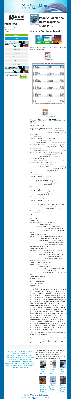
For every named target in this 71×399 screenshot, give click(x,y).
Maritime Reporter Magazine (53, 371)
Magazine (16, 38)
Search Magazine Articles (13, 75)
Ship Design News (26, 361)
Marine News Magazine (63, 371)
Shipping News (13, 359)
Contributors (16, 49)
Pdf (43, 47)
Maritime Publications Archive (16, 351)
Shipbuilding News (12, 357)
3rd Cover (52, 117)
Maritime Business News (14, 363)
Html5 (51, 47)
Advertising (17, 53)
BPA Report (16, 64)
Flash (46, 47)
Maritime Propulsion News (19, 365)
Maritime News (11, 355)
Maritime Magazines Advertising (22, 352)
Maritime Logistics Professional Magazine (42, 388)
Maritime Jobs (24, 367)
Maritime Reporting (25, 359)
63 (52, 60)
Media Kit (16, 60)
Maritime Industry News (26, 357)
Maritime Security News (24, 355)
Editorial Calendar (16, 57)
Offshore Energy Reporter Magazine (63, 388)
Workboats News (13, 361)
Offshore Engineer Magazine (42, 371)
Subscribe (16, 35)
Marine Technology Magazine (52, 387)
